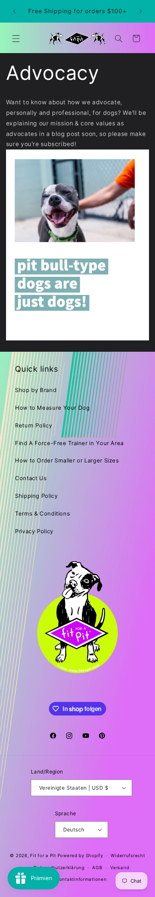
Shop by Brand (35, 390)
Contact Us (31, 478)
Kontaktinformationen (81, 879)
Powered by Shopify (80, 855)
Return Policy (33, 425)
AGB (97, 867)
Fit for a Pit (43, 855)
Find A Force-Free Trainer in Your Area (69, 443)
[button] (15, 38)
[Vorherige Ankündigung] (14, 11)
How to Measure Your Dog (52, 407)
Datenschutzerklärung (59, 867)
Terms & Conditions (42, 513)
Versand (119, 867)
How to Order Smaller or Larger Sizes (67, 460)
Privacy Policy (34, 531)
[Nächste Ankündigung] (140, 11)
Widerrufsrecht (128, 855)
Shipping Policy (36, 496)
